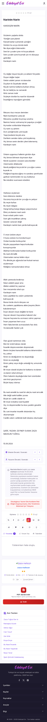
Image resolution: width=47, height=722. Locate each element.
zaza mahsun (23, 567)
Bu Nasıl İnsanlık (10, 644)
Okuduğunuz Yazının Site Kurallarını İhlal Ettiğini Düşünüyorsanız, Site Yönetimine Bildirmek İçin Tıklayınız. (25, 504)
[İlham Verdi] (37, 527)
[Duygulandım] (30, 527)
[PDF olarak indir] (38, 520)
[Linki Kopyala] (23, 520)
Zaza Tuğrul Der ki (11, 619)
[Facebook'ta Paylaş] (13, 520)
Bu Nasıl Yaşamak (11, 649)
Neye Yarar (8, 653)
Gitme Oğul (8, 628)
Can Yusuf (8, 632)
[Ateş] (23, 527)
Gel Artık (7, 636)
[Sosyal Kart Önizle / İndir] (33, 520)
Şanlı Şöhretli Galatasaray (14, 657)
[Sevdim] (17, 527)
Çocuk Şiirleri (28, 579)
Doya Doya (8, 640)
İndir (25, 602)
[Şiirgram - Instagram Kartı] (28, 520)
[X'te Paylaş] (8, 520)
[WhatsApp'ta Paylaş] (18, 520)
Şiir (17, 579)
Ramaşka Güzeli (10, 624)
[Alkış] (10, 527)
